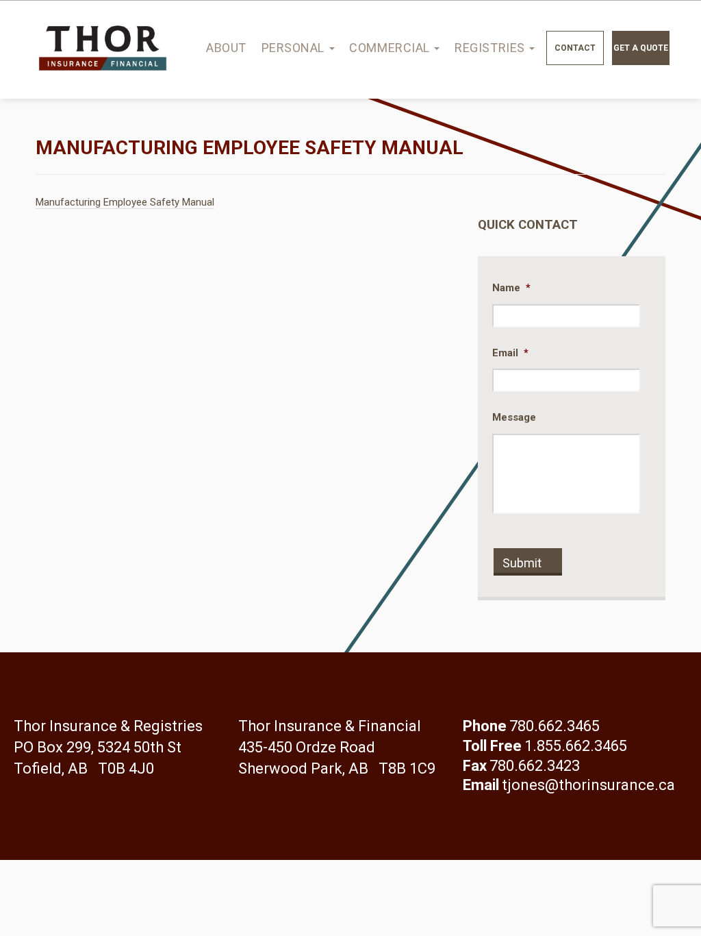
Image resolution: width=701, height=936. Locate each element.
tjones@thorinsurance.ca (588, 784)
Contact (575, 48)
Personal (295, 47)
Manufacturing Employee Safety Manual (125, 202)
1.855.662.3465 (575, 745)
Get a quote (640, 48)
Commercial (391, 47)
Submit (521, 563)
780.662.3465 (554, 726)
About (226, 47)
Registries (491, 47)
